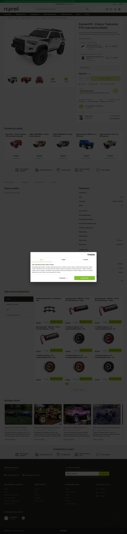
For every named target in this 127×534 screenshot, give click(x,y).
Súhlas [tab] (41, 259)
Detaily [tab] (63, 259)
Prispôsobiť (62, 278)
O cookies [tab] (85, 259)
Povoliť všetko (84, 278)
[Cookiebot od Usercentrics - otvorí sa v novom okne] (88, 255)
